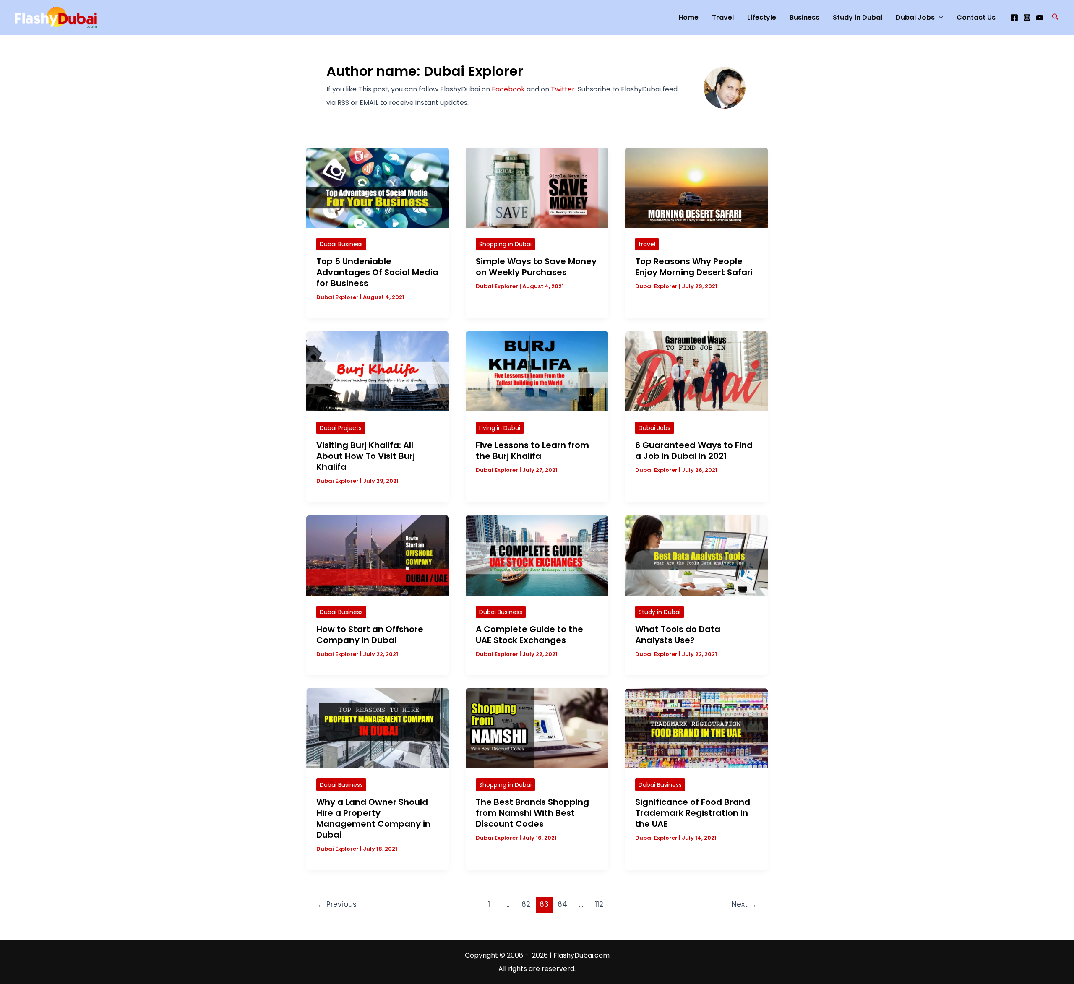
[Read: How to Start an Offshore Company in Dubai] (377, 555)
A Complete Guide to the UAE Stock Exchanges (529, 634)
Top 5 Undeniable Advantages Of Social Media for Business (377, 272)
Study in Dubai (857, 17)
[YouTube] (1039, 17)
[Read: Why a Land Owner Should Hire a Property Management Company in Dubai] (377, 728)
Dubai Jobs (915, 17)
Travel (723, 17)
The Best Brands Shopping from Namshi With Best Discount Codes (532, 813)
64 (562, 904)
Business (804, 17)
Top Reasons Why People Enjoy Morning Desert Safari (694, 266)
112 (599, 904)
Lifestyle (761, 17)
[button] (1055, 17)
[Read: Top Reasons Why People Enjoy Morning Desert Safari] (696, 187)
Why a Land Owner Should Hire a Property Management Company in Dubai (373, 818)
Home (688, 17)
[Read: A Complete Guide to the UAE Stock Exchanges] (537, 555)
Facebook (508, 89)
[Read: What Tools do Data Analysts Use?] (696, 555)
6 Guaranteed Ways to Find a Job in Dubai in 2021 (694, 450)
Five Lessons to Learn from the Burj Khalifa (532, 450)
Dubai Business (341, 244)
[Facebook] (1014, 17)
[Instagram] (1027, 17)
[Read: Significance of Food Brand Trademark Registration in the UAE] (696, 728)
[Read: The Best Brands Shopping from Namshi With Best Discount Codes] (537, 728)
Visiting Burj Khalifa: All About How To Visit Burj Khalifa (365, 456)
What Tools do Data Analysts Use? (677, 634)
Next (744, 904)
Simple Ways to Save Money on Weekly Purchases (536, 266)
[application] (939, 17)
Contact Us (976, 17)
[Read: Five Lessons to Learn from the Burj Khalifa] (537, 371)
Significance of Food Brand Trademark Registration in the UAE (692, 813)
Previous (337, 904)
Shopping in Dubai (505, 244)
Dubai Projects (341, 428)
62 (525, 904)
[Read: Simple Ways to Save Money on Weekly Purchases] (537, 187)
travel (647, 244)
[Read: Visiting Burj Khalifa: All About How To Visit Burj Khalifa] (377, 371)
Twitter (563, 89)
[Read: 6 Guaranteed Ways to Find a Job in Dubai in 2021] (696, 371)
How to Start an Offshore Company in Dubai (369, 634)
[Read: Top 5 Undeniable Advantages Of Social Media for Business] (377, 187)
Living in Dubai (499, 428)
